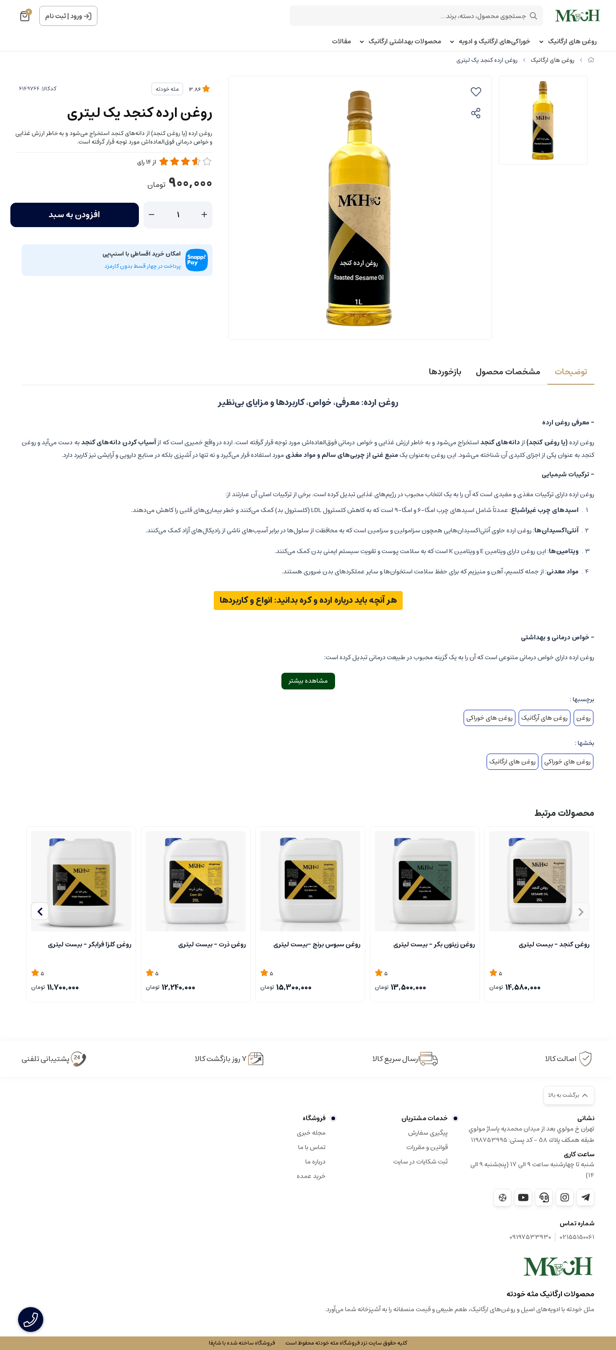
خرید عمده (311, 1176)
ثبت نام (55, 16)
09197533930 (530, 1237)
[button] (40, 911)
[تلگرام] (585, 1197)
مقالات (341, 42)
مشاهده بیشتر (308, 680)
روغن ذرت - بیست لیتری (212, 944)
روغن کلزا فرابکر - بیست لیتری (89, 944)
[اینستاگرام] (565, 1197)
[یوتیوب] (523, 1197)
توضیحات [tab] (571, 372)
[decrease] (151, 215)
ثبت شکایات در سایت (420, 1161)
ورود (76, 16)
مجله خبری (311, 1132)
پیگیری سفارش (428, 1132)
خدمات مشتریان (424, 1118)
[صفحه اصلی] (591, 60)
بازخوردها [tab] (445, 372)
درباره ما (315, 1161)
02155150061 (577, 1237)
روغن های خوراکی (489, 717)
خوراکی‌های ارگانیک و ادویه (494, 42)
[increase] (204, 215)
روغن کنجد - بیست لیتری (554, 944)
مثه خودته (167, 89)
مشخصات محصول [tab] (508, 372)
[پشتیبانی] (544, 1197)
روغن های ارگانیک (572, 42)
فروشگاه (314, 1118)
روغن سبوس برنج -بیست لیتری (316, 944)
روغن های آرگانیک (544, 717)
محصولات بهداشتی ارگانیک (404, 42)
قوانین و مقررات (427, 1147)
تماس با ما (312, 1147)
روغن (583, 717)
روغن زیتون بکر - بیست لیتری (434, 944)
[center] (533, 15)
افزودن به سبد (74, 215)
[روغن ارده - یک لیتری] (558, 1266)
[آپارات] (502, 1197)
